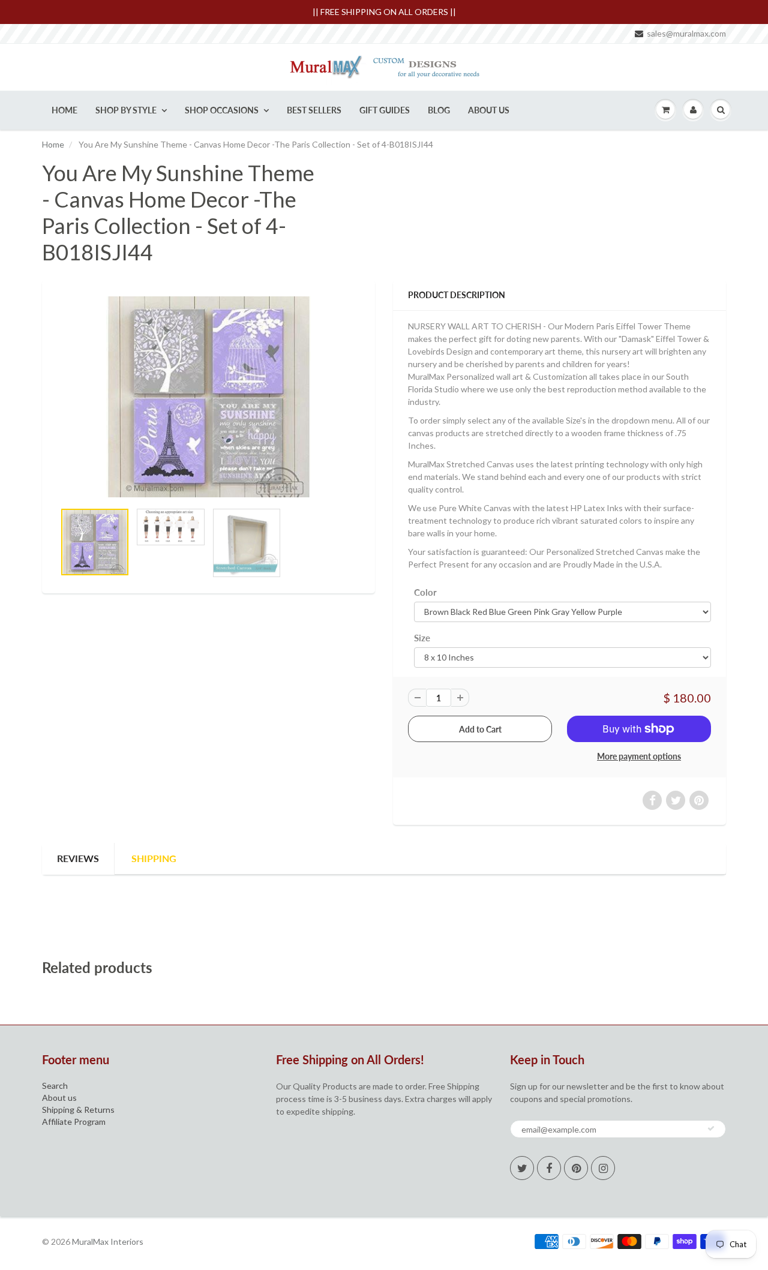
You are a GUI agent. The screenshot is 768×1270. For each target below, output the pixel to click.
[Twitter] (522, 1168)
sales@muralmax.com (686, 33)
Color (425, 592)
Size (422, 637)
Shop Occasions (222, 110)
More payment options (639, 756)
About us (59, 1097)
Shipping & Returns (78, 1109)
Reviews (78, 858)
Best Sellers (314, 110)
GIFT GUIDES (384, 110)
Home (64, 110)
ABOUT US (488, 110)
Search (55, 1085)
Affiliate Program (74, 1121)
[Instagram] (603, 1168)
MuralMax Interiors (107, 1241)
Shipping (153, 858)
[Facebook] (549, 1168)
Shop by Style (126, 110)
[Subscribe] (711, 1128)
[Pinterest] (576, 1168)
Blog (439, 110)
